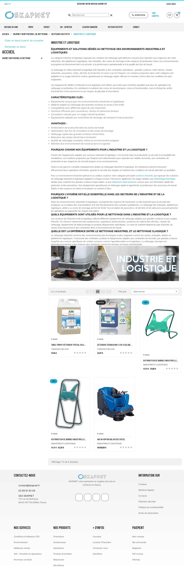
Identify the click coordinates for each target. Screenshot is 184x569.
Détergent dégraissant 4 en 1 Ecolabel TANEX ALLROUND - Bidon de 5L (114, 345)
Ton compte (155, 14)
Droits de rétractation (148, 513)
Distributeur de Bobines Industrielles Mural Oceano (160, 360)
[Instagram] (179, 4)
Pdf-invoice (137, 554)
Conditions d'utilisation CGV (27, 536)
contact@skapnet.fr (29, 485)
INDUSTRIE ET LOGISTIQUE (155, 364)
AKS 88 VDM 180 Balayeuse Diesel (111, 439)
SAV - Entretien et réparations (28, 554)
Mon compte (138, 536)
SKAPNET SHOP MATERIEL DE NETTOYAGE (16, 58)
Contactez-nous (100, 548)
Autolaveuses (59, 542)
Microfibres (58, 565)
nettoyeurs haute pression (124, 182)
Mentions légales (146, 490)
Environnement (21, 542)
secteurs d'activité (144, 176)
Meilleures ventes (22, 548)
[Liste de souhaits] (169, 15)
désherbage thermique (164, 179)
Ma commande (139, 542)
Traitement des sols (60, 349)
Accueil (8, 51)
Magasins (136, 548)
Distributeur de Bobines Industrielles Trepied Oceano (68, 439)
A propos (142, 495)
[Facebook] (79, 497)
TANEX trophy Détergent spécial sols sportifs (67, 345)
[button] (138, 15)
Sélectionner (155, 291)
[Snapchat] (105, 497)
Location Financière (102, 542)
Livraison (142, 484)
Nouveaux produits (23, 559)
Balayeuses (58, 559)
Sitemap (136, 559)
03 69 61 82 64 (26, 490)
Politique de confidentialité (150, 507)
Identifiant (97, 554)
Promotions (58, 536)
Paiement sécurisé (147, 501)
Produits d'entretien (62, 554)
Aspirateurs (58, 548)
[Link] (96, 497)
